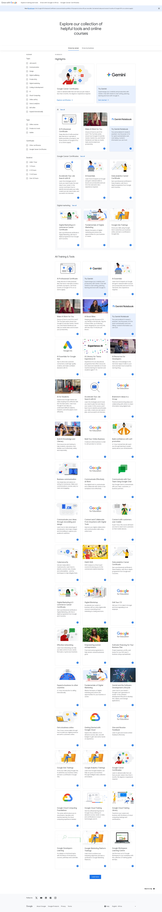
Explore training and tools (29, 3)
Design (31, 71)
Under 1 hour (33, 162)
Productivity (33, 79)
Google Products (53, 906)
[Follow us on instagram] (55, 898)
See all (62, 110)
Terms (70, 906)
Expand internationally (36, 112)
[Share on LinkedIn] (46, 898)
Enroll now (31, 8)
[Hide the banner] (159, 8)
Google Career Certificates (69, 3)
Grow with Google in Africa (49, 3)
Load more (95, 877)
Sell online (32, 107)
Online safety (33, 99)
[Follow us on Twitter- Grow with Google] (36, 898)
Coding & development (36, 87)
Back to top (148, 889)
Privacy (63, 906)
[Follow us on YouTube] (41, 898)
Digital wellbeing (34, 75)
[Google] (9, 3)
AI (30, 91)
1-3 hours (32, 166)
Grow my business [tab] (88, 48)
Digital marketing (34, 83)
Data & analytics (34, 103)
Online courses (33, 124)
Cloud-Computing (34, 95)
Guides (31, 132)
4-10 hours (32, 170)
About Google (41, 906)
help (107, 906)
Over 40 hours (33, 178)
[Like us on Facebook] (51, 898)
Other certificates (35, 145)
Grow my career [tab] (73, 48)
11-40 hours (33, 174)
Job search (32, 63)
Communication (34, 67)
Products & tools (34, 128)
